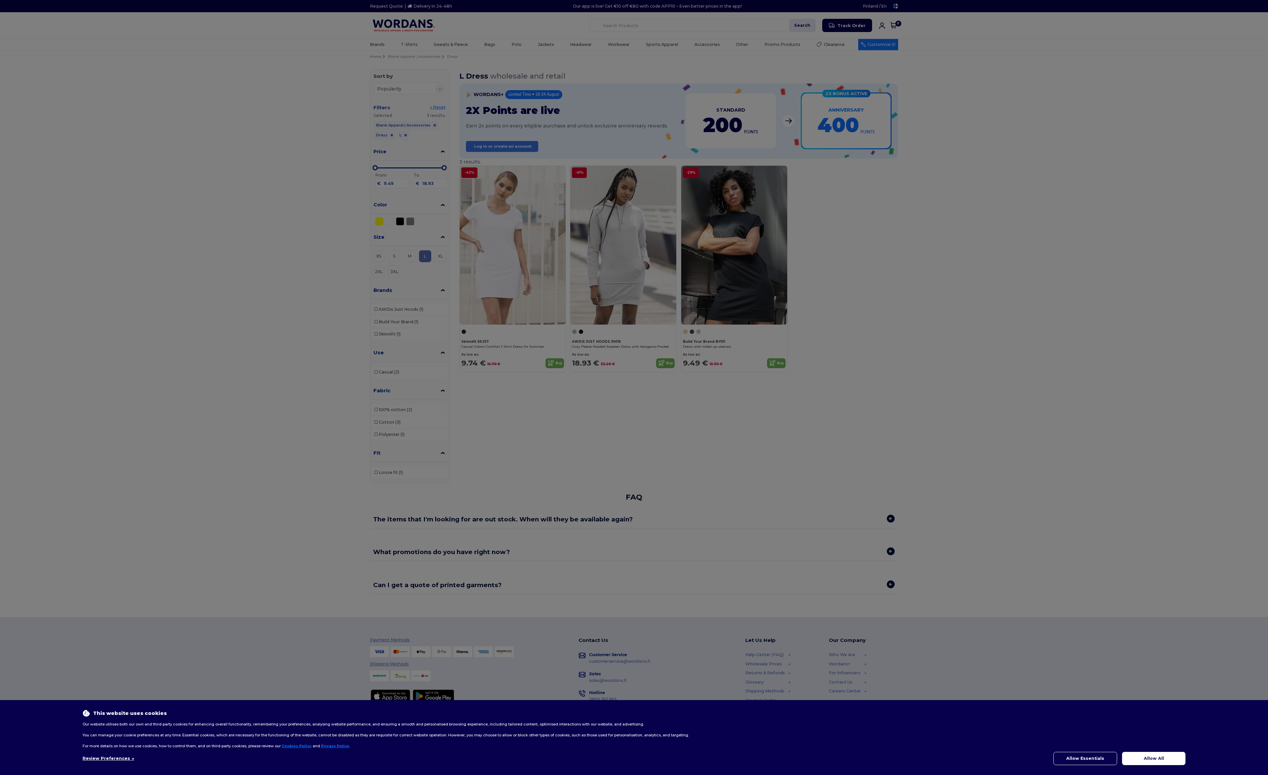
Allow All (1154, 758)
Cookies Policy (297, 746)
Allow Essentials (1085, 758)
